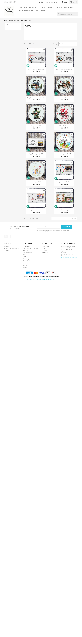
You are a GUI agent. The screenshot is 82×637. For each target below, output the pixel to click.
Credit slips (45, 250)
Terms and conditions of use (11, 248)
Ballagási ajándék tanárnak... (64, 182)
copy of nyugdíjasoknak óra (64, 154)
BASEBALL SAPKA (70, 8)
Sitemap (25, 265)
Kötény (60, 8)
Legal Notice (7, 246)
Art (39, 8)
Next (74, 219)
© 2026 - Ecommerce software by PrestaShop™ (41, 279)
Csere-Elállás (26, 261)
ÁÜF (24, 254)
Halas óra (64, 98)
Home (21, 8)
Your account (47, 243)
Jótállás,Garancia (27, 257)
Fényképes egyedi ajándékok (29, 11)
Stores (25, 267)
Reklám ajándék (30, 8)
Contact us (26, 263)
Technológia (26, 259)
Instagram (9, 236)
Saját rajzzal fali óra (36, 182)
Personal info (45, 246)
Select (67, 44)
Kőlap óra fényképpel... (64, 210)
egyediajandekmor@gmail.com (69, 257)
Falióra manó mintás (64, 126)
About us (6, 250)
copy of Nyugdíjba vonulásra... (36, 69)
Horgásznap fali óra (36, 126)
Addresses (45, 252)
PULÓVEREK (51, 8)
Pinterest (5, 236)
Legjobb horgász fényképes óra (36, 98)
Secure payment (27, 252)
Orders (44, 248)
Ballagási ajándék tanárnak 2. (36, 210)
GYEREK (43, 11)
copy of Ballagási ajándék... (36, 154)
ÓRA (9, 25)
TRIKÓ (44, 8)
